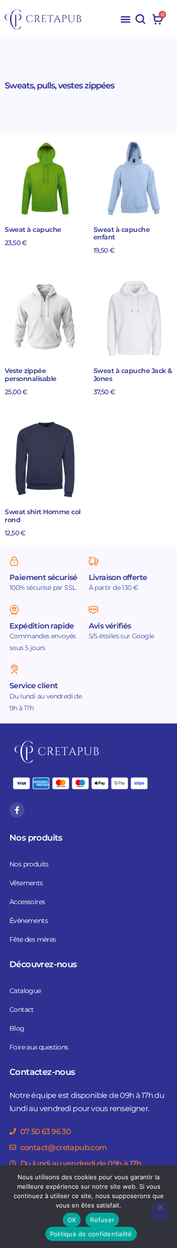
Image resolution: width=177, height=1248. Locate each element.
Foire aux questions (38, 1047)
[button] (125, 19)
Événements (28, 920)
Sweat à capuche (33, 230)
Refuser (102, 1220)
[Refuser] (160, 1212)
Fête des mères (32, 939)
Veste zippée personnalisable (31, 375)
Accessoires (27, 902)
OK (71, 1220)
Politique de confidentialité (91, 1234)
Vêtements (26, 883)
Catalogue (25, 990)
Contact (21, 1009)
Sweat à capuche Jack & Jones (132, 375)
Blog (17, 1028)
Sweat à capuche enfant (121, 234)
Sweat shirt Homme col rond (43, 516)
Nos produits (29, 864)
